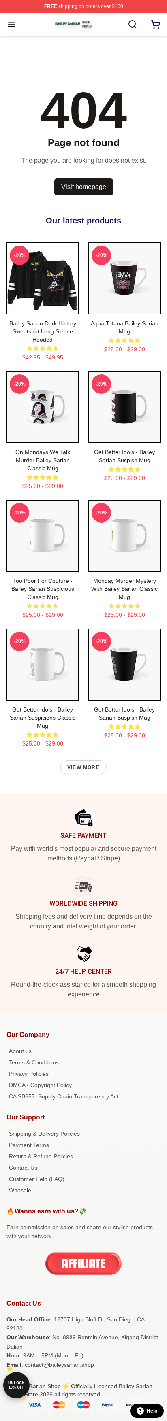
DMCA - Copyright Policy (40, 1085)
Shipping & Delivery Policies (44, 1133)
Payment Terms (29, 1145)
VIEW (43, 306)
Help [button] (152, 1411)
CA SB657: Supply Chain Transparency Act (63, 1096)
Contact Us (23, 1167)
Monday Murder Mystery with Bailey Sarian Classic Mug (124, 589)
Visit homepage (83, 186)
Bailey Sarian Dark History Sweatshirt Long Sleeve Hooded (42, 331)
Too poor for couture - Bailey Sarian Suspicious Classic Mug (42, 589)
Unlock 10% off (16, 1385)
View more (83, 767)
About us (20, 1051)
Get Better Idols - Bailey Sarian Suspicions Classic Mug (42, 717)
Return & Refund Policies (41, 1156)
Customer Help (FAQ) (36, 1179)
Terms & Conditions (34, 1062)
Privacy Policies (29, 1074)
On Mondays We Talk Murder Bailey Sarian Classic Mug (42, 460)
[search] (132, 24)
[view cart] (156, 24)
